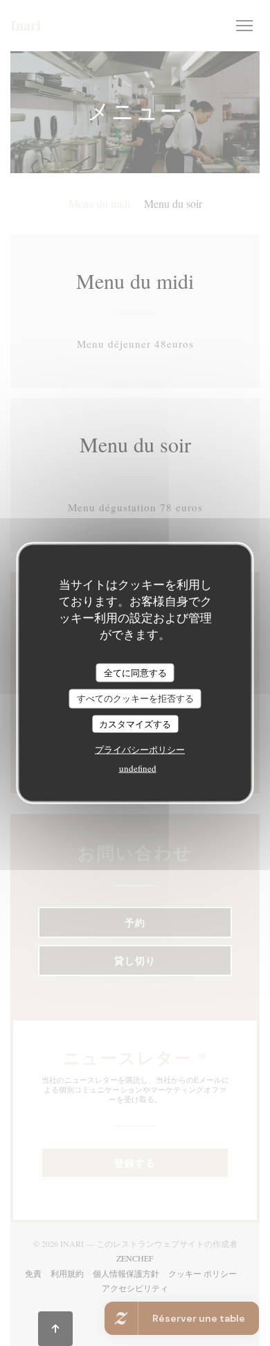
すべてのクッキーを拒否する (135, 698)
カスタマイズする (135, 723)
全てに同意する (135, 672)
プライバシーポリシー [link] (140, 749)
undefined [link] (137, 768)
